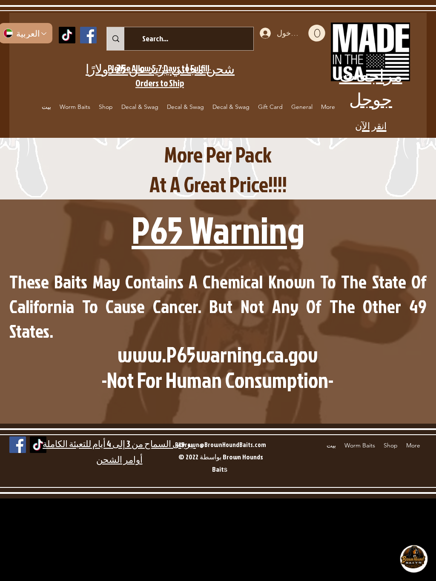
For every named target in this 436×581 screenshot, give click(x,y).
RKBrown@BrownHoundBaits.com (220, 444)
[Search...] (115, 38)
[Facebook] (88, 35)
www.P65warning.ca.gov (218, 354)
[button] (316, 33)
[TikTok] (67, 35)
